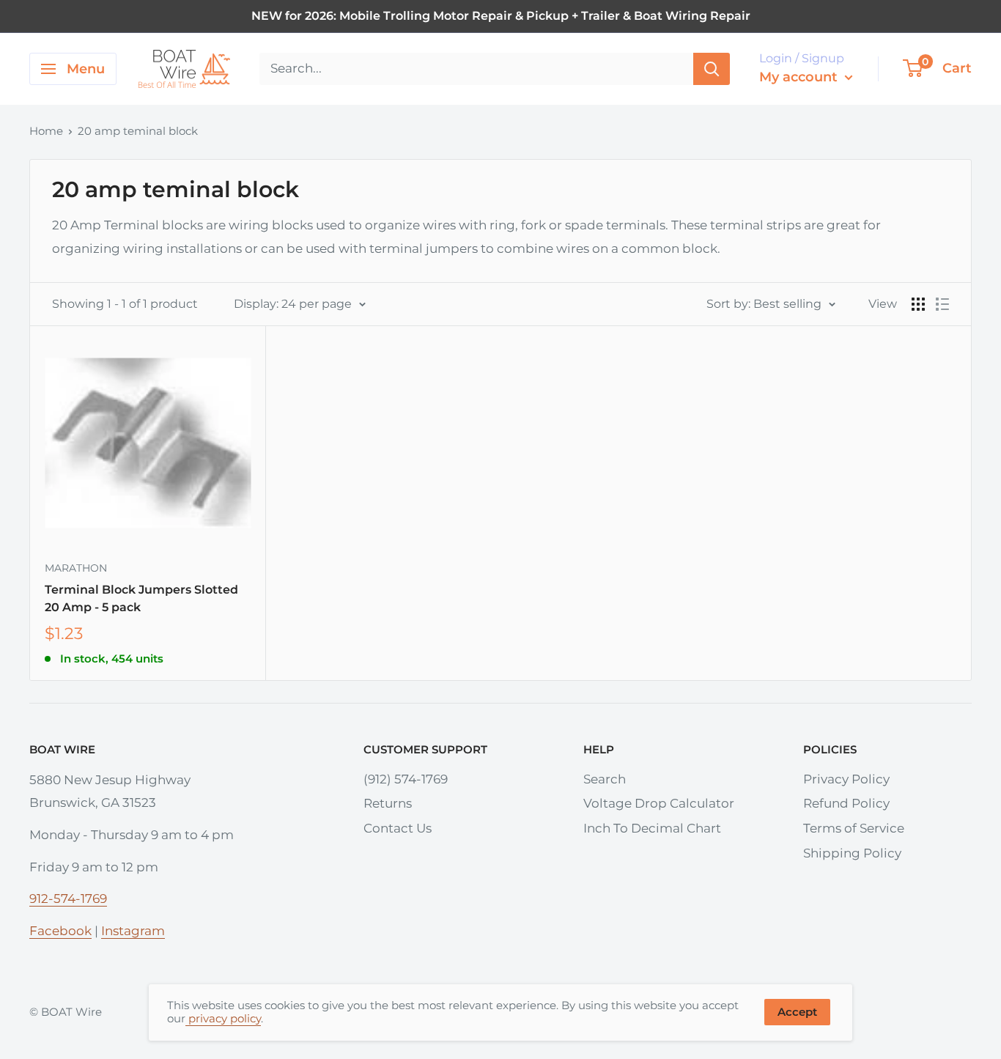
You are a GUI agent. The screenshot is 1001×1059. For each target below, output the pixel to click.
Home (46, 131)
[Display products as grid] (918, 304)
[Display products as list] (942, 304)
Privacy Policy (846, 779)
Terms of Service (853, 828)
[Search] (711, 69)
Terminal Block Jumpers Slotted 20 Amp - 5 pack (141, 599)
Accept (797, 1012)
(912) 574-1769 (405, 779)
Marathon (76, 568)
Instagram (133, 930)
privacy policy (223, 1018)
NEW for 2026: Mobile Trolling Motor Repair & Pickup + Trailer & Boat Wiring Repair (500, 16)
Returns (387, 803)
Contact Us (397, 828)
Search (604, 779)
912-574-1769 (68, 898)
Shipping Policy (852, 853)
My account (800, 77)
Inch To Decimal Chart (652, 828)
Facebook (60, 930)
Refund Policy (846, 803)
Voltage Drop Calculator (658, 803)
